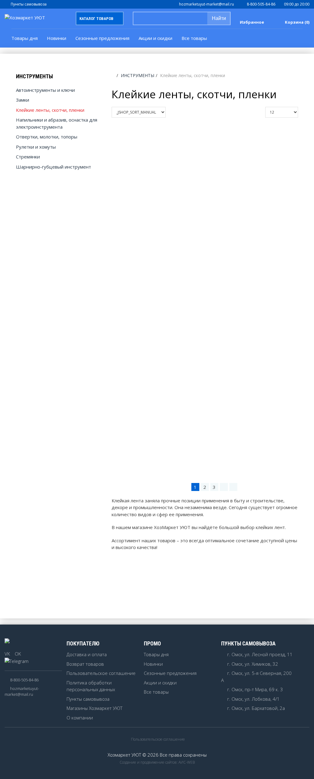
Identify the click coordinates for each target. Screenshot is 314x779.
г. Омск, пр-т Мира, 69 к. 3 (255, 689)
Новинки (56, 38)
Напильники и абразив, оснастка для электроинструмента (56, 123)
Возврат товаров (85, 664)
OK (18, 654)
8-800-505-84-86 (261, 4)
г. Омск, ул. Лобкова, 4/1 (253, 699)
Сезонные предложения (102, 38)
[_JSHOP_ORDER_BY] (171, 112)
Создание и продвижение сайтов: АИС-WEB (157, 762)
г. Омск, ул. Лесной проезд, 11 (260, 654)
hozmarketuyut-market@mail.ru (206, 4)
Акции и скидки (155, 38)
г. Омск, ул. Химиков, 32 (252, 664)
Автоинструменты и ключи (45, 90)
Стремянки (28, 157)
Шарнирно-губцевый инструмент (53, 167)
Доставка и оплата (87, 654)
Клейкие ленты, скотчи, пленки (50, 110)
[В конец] (233, 487)
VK (7, 654)
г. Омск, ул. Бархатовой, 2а (256, 708)
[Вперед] (224, 487)
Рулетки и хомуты (36, 147)
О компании (80, 718)
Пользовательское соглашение (101, 673)
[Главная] (113, 75)
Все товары (156, 692)
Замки (22, 100)
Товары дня (24, 38)
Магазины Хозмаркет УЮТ (94, 708)
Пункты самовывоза (29, 4)
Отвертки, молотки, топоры (46, 137)
